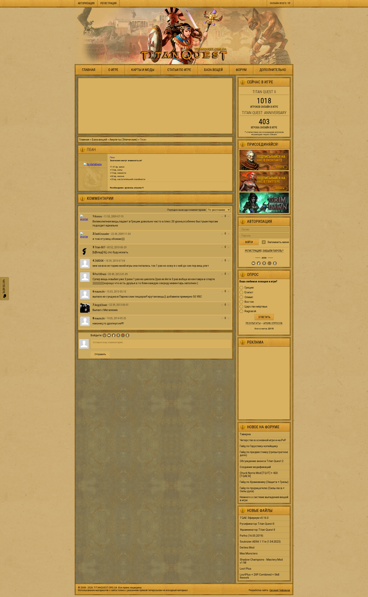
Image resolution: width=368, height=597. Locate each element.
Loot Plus (245, 568)
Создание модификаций (255, 467)
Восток (249, 301)
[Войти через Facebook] (114, 335)
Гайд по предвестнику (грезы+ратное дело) (264, 454)
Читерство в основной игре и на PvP (263, 440)
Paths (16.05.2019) (251, 535)
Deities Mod (247, 547)
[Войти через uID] (104, 335)
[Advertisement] (155, 106)
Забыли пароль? (273, 250)
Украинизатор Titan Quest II (257, 529)
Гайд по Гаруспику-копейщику (259, 446)
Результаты (253, 323)
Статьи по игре (179, 70)
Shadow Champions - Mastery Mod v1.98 (261, 561)
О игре (113, 70)
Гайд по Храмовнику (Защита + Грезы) (264, 482)
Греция (249, 287)
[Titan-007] (85, 250)
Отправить (100, 354)
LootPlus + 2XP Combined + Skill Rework (259, 576)
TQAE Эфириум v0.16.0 (254, 517)
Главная (88, 70)
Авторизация (86, 3)
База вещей (213, 70)
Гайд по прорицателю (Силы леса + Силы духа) (262, 490)
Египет (249, 292)
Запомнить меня (278, 242)
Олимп (249, 297)
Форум (241, 70)
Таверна (245, 434)
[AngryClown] (85, 307)
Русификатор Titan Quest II (257, 523)
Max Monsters (249, 553)
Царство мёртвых (256, 306)
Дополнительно (273, 70)
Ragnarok (250, 311)
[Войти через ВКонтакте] (109, 335)
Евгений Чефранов (280, 590)
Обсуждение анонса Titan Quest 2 (261, 461)
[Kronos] (85, 217)
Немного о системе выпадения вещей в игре (264, 499)
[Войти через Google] (123, 335)
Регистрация (108, 3)
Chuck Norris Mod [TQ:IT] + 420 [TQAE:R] (259, 474)
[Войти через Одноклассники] (127, 335)
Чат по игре (3, 286)
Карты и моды (142, 70)
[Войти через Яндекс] (118, 335)
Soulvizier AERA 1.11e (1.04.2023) (260, 541)
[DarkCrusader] (85, 234)
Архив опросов (273, 323)
